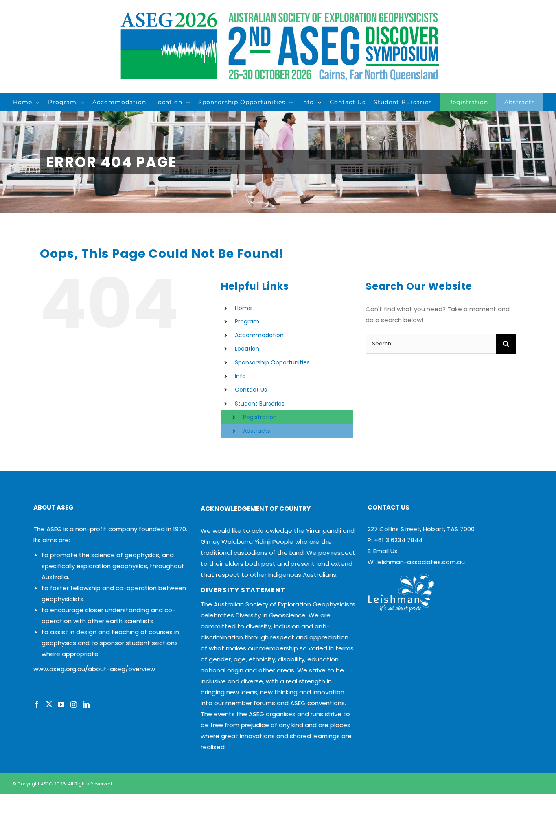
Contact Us (251, 390)
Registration (260, 417)
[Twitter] (49, 704)
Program (247, 321)
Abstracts (256, 431)
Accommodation (259, 335)
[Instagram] (73, 704)
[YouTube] (61, 704)
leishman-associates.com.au (421, 562)
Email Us (385, 551)
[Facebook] (36, 704)
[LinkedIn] (86, 704)
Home (243, 308)
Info (240, 376)
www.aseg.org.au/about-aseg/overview (94, 669)
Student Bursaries (260, 403)
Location (247, 349)
